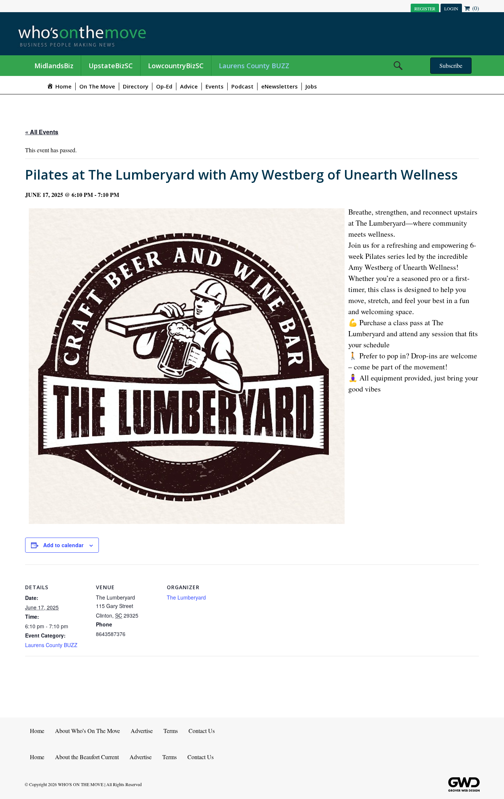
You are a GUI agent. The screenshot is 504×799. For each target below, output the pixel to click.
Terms (170, 730)
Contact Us (202, 730)
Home (37, 730)
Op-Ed (164, 86)
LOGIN (451, 8)
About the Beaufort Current (87, 757)
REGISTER (424, 8)
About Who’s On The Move (87, 730)
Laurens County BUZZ (254, 65)
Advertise (142, 730)
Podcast (242, 86)
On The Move (97, 86)
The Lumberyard (186, 597)
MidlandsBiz (53, 65)
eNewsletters (279, 86)
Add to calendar (63, 545)
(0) (475, 8)
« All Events (41, 132)
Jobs (311, 86)
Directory (135, 86)
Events (215, 86)
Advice (189, 86)
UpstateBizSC (111, 65)
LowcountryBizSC (176, 65)
